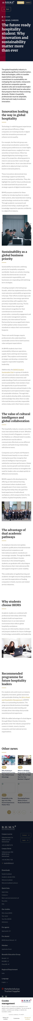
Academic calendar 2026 (8, 877)
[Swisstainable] (6, 996)
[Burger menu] (3, 3)
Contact (24, 835)
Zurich (28, 2)
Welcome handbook (7, 880)
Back (7, 9)
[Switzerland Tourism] (3, 996)
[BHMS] (9, 2)
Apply (24, 840)
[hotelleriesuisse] (11, 990)
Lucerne (20, 2)
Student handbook (7, 874)
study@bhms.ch (9, 863)
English (4, 982)
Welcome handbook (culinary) (10, 883)
